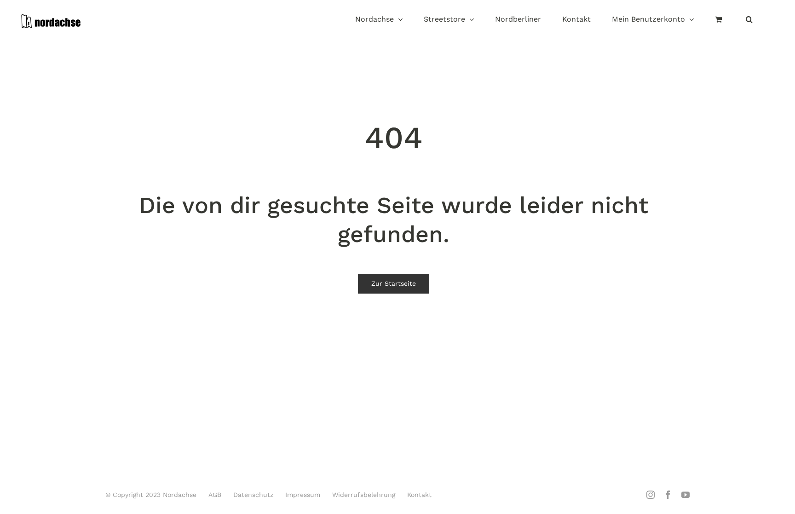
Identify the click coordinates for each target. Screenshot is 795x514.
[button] (749, 20)
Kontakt (419, 494)
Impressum (302, 494)
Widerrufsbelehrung (363, 494)
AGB (214, 494)
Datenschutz (253, 494)
